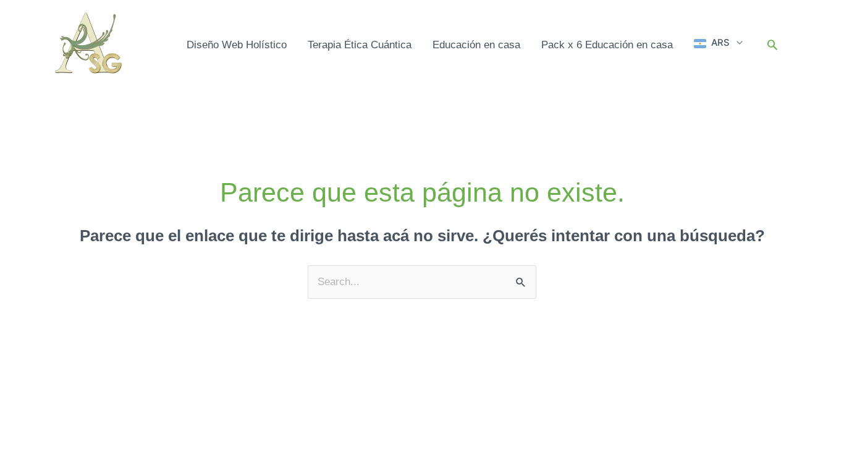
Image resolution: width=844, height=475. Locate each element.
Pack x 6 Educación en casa (607, 45)
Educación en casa (476, 45)
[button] (719, 43)
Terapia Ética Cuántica (359, 45)
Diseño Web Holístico (237, 45)
